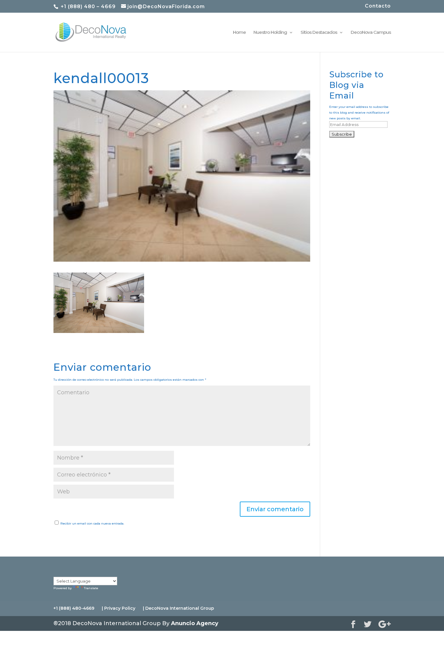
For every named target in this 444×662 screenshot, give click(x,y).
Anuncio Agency (194, 623)
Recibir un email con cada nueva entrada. (92, 523)
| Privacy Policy (118, 608)
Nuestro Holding (270, 32)
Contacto (378, 6)
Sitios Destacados (319, 32)
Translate (91, 588)
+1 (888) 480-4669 (73, 608)
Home (239, 32)
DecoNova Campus (371, 32)
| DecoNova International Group (178, 608)
